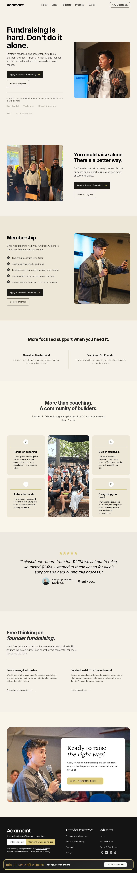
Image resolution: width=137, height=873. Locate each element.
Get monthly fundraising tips (40, 842)
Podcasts (66, 4)
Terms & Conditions (108, 847)
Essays (69, 852)
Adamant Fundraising (75, 841)
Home (44, 4)
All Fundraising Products (76, 836)
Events (92, 4)
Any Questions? (120, 4)
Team (102, 836)
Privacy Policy (106, 841)
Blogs (54, 4)
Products (79, 4)
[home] (19, 5)
